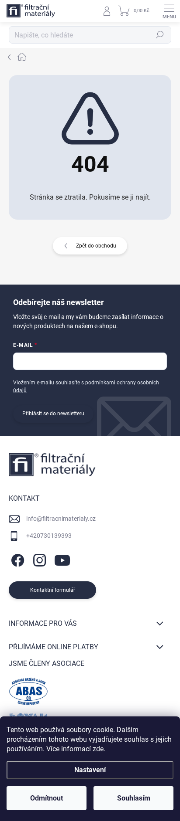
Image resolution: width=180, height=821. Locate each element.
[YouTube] (62, 559)
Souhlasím (133, 798)
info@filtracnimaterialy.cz (61, 518)
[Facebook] (16, 559)
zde (98, 749)
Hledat (160, 35)
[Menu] (169, 11)
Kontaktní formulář (52, 590)
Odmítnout (46, 798)
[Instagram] (38, 559)
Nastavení (90, 770)
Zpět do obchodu (96, 246)
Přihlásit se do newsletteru (53, 413)
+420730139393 (49, 535)
